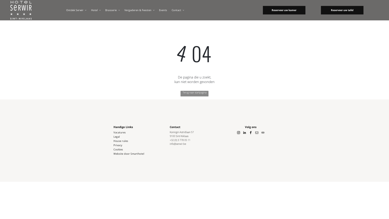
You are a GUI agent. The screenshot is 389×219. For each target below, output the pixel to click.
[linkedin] (244, 133)
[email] (257, 133)
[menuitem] (76, 10)
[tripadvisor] (263, 133)
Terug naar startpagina (195, 92)
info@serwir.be (178, 144)
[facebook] (250, 133)
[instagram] (238, 133)
